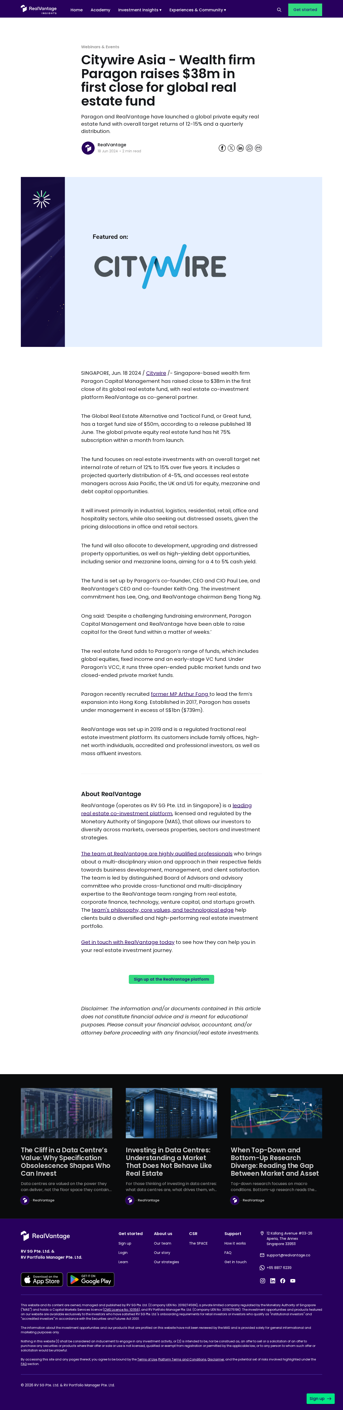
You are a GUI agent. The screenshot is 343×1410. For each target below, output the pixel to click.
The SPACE (198, 1243)
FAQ (228, 1252)
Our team (162, 1243)
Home (77, 10)
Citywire (156, 373)
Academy (100, 10)
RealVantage (112, 145)
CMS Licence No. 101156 (121, 1309)
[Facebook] (283, 1281)
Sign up (125, 1243)
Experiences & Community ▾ (197, 10)
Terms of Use (147, 1359)
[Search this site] (279, 10)
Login (123, 1252)
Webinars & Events (100, 47)
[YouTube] (293, 1281)
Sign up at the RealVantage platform (171, 979)
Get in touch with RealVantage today (128, 942)
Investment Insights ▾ (139, 10)
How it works (235, 1243)
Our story (162, 1252)
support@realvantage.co (288, 1255)
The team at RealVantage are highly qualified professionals (157, 853)
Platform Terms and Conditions (182, 1359)
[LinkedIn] (273, 1281)
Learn (123, 1261)
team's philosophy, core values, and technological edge (163, 910)
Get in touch (235, 1261)
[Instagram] (263, 1281)
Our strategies (166, 1261)
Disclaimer (216, 1359)
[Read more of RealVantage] (88, 148)
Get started (305, 10)
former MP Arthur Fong (179, 694)
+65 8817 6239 (279, 1267)
